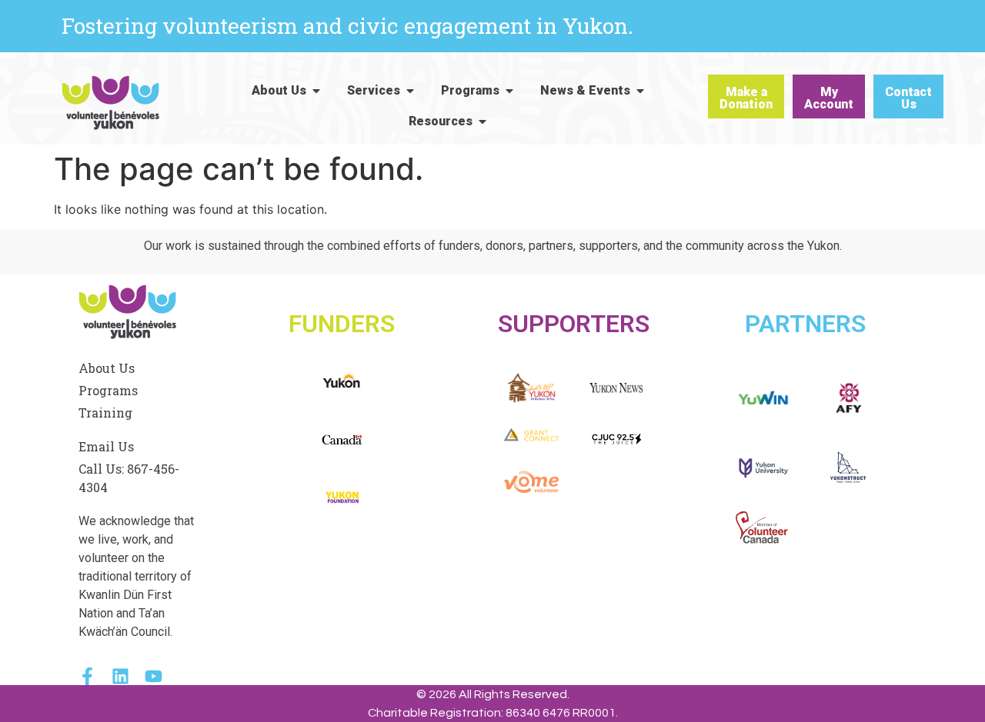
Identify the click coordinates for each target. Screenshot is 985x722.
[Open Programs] (509, 91)
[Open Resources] (482, 121)
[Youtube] (153, 676)
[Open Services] (410, 91)
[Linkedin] (120, 676)
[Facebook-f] (87, 676)
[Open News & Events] (640, 91)
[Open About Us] (316, 91)
